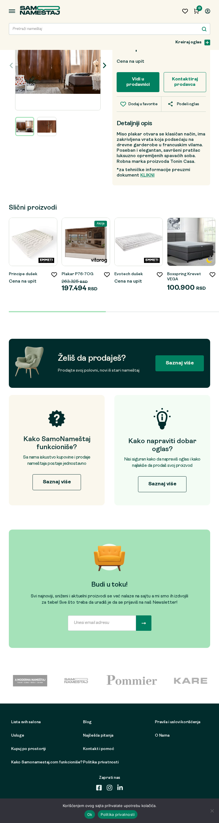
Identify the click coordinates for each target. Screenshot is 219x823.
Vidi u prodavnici (138, 82)
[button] (104, 65)
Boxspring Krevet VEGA (184, 276)
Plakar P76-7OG (78, 274)
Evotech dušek (128, 274)
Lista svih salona (26, 722)
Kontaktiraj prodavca (185, 82)
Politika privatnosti (100, 762)
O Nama (162, 735)
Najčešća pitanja (98, 735)
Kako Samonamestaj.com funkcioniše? (38, 762)
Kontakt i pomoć (98, 749)
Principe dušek (23, 274)
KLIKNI (147, 175)
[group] (57, 65)
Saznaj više (180, 363)
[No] (212, 811)
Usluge (17, 735)
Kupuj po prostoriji (28, 749)
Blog (87, 722)
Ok (89, 814)
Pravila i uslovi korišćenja (177, 722)
